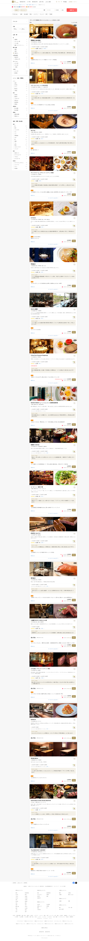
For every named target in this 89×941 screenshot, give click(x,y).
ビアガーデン (39, 918)
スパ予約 (28, 1)
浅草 (25, 911)
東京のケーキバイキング (29, 921)
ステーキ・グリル (72, 915)
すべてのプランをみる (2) (52, 289)
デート (50, 918)
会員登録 (70, 1)
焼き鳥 (67, 916)
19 (75, 25)
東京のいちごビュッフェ (49, 923)
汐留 (25, 904)
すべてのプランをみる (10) (52, 65)
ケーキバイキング (20, 921)
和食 (44, 915)
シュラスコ (44, 916)
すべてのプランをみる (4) (52, 110)
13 (75, 563)
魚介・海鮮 (55, 916)
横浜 (38, 892)
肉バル (36, 916)
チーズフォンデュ (62, 916)
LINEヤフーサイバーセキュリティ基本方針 (35, 886)
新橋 (25, 903)
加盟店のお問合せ (44, 927)
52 (75, 157)
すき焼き (61, 915)
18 (75, 202)
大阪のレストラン (62, 890)
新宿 (25, 894)
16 (75, 249)
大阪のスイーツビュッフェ (20, 923)
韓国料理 (71, 916)
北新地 (69, 892)
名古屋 (38, 904)
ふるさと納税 (48, 1)
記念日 (32, 915)
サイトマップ (56, 886)
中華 (47, 915)
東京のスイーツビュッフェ (67, 921)
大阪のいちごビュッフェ (59, 923)
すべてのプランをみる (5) (52, 335)
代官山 (26, 906)
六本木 (17, 896)
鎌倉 (47, 896)
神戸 (60, 907)
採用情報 (25, 882)
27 (75, 115)
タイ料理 (16, 916)
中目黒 (26, 897)
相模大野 (38, 897)
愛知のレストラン (41, 901)
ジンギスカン (49, 916)
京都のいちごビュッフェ (69, 923)
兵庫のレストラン (62, 905)
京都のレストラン (62, 898)
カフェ (40, 916)
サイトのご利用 (62, 886)
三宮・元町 (70, 907)
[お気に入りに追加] (74, 40)
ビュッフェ (51, 915)
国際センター (39, 906)
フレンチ (41, 915)
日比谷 (17, 897)
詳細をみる (33, 63)
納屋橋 (48, 906)
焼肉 (57, 915)
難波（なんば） (71, 894)
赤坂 (16, 899)
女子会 (14, 915)
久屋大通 (38, 909)
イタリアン (36, 915)
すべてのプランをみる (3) (52, 830)
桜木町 (38, 896)
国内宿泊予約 (22, 1)
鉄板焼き (65, 915)
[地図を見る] (74, 47)
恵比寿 (17, 901)
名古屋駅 (48, 904)
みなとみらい (39, 894)
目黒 (25, 909)
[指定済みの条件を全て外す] (44, 10)
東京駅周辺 (27, 892)
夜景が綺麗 (18, 915)
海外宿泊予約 (35, 1)
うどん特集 (26, 916)
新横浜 (48, 894)
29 (75, 605)
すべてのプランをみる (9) (52, 197)
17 (75, 518)
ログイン (75, 1)
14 (75, 70)
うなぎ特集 (21, 916)
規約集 (25, 886)
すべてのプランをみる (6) (52, 244)
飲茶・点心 (32, 916)
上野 (16, 909)
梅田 (60, 892)
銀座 (16, 892)
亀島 (38, 907)
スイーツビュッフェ (57, 921)
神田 (16, 908)
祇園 (69, 901)
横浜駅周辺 (48, 892)
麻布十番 (17, 906)
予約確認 (65, 1)
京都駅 (60, 901)
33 (75, 340)
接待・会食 (24, 915)
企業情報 (14, 882)
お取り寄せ (41, 1)
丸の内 (17, 894)
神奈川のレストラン (41, 890)
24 (75, 294)
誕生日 (28, 915)
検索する (72, 10)
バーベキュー (45, 918)
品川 (16, 911)
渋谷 (16, 903)
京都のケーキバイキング (48, 921)
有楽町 (26, 896)
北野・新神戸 (61, 909)
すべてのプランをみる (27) (52, 558)
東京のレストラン (19, 890)
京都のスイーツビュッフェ (31, 923)
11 (75, 835)
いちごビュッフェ (40, 923)
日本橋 (26, 899)
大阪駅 (60, 894)
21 (75, 429)
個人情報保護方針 (48, 886)
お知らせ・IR (20, 882)
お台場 (26, 908)
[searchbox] (29, 10)
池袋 (16, 904)
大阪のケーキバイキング (38, 921)
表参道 (26, 901)
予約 (74, 62)
